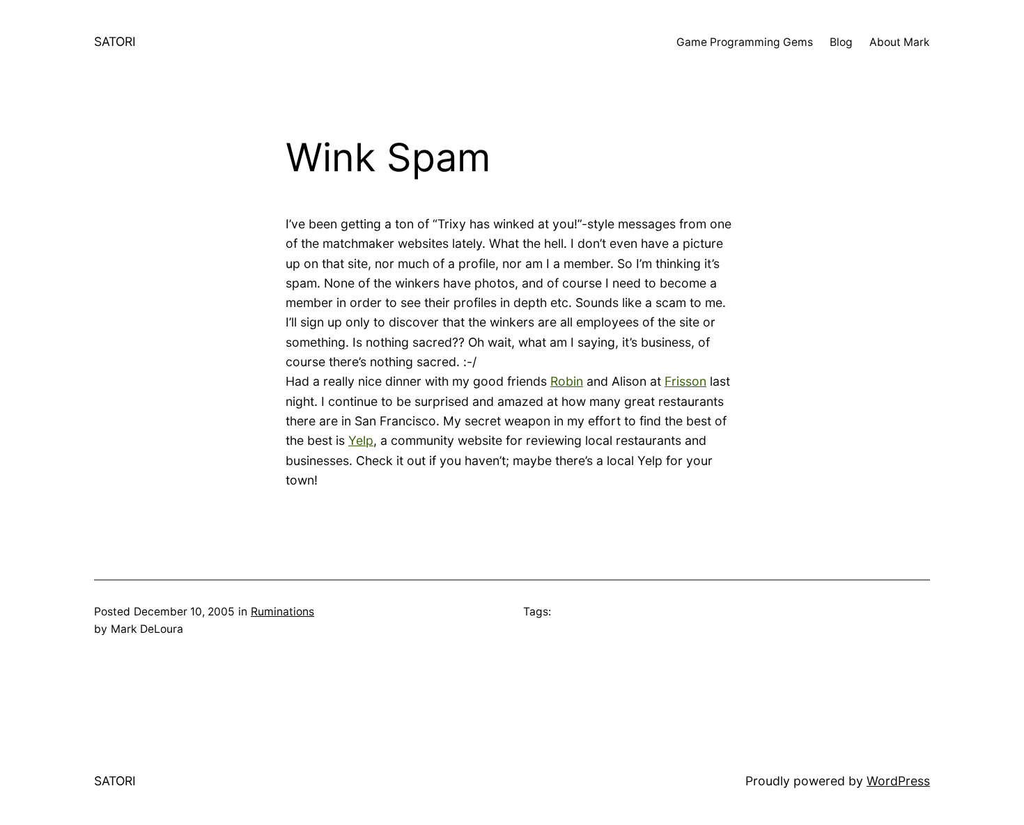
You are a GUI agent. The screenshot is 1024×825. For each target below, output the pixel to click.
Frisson (685, 381)
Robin (566, 381)
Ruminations (282, 611)
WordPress (898, 780)
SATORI (115, 41)
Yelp (360, 440)
